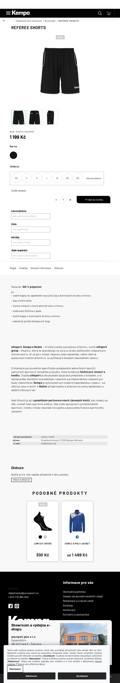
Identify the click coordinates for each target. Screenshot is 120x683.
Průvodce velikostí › (94, 178)
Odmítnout (31, 675)
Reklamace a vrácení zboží (78, 600)
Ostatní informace (40, 268)
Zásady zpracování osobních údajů (83, 596)
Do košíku (93, 199)
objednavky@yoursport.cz (23, 593)
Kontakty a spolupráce (76, 614)
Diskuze (59, 268)
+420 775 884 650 (18, 597)
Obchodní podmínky (74, 591)
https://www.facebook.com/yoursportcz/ (10, 606)
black (40, 537)
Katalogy (68, 605)
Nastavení (15, 668)
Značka (23, 268)
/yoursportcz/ (17, 606)
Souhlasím (82, 675)
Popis (13, 268)
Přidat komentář (21, 480)
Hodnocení (69, 610)
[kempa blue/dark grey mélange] (77, 521)
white (45, 537)
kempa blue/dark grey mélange (77, 537)
